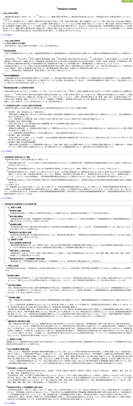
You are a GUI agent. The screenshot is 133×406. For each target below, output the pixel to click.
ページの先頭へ (6, 35)
